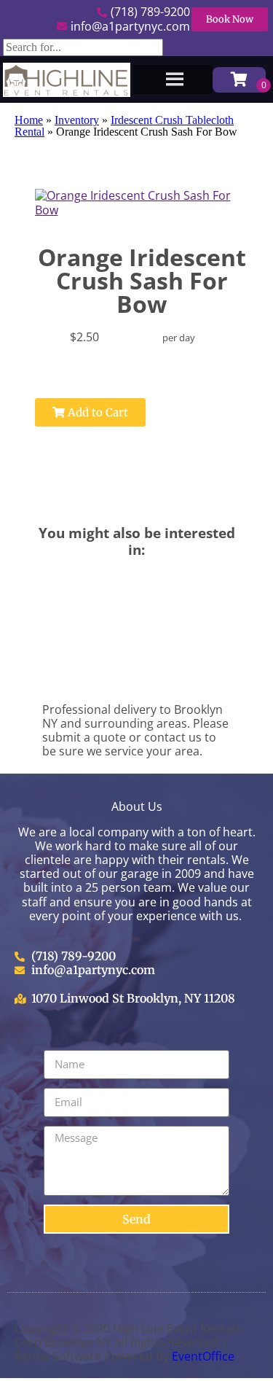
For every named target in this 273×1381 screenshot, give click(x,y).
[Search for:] (83, 47)
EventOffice (203, 1356)
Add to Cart (96, 412)
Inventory (77, 120)
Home (29, 120)
